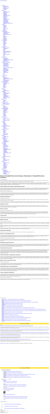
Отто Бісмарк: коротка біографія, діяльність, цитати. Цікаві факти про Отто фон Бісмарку (37, 332)
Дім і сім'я (3, 24)
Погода (4, 113)
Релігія (4, 44)
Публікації (4, 127)
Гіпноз (4, 138)
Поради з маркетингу (6, 104)
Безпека (4, 92)
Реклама (3, 135)
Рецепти (4, 52)
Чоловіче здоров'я (5, 69)
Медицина (4, 68)
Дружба (4, 123)
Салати (4, 53)
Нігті (4, 101)
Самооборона (5, 151)
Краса (2, 99)
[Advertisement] (14, 3)
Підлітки (4, 29)
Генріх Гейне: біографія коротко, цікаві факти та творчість (27, 374)
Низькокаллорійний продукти (7, 51)
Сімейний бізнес (5, 20)
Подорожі (3, 129)
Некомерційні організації (6, 15)
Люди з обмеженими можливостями (8, 67)
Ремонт (4, 37)
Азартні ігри (5, 82)
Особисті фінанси (5, 164)
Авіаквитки (5, 130)
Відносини (3, 121)
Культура (4, 111)
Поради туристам (5, 133)
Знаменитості (5, 110)
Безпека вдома (5, 31)
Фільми (4, 87)
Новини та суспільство (5, 108)
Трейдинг (4, 168)
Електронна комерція (6, 80)
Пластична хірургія (6, 70)
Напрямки (4, 132)
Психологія (4, 142)
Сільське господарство (6, 19)
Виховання (4, 26)
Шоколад (4, 56)
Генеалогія (4, 27)
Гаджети (4, 158)
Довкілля (4, 112)
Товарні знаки (5, 60)
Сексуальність (5, 125)
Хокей (4, 155)
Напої (4, 50)
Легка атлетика (5, 148)
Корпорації (4, 13)
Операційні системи (6, 95)
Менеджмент (5, 14)
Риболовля (4, 150)
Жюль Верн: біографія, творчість (17, 371)
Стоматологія (5, 75)
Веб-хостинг (5, 77)
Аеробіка (4, 143)
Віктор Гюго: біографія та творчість (18, 372)
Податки (4, 165)
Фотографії (4, 173)
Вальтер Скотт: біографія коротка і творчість (22, 375)
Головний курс (5, 48)
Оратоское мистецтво (6, 140)
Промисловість (5, 18)
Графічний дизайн (5, 136)
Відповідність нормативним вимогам (8, 59)
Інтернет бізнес (5, 12)
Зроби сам (4, 38)
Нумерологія (5, 43)
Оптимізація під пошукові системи (8, 78)
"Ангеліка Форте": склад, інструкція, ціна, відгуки (11, 406)
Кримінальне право (6, 61)
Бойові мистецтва (5, 145)
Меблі (4, 35)
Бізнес (3, 10)
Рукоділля (4, 172)
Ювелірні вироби (5, 107)
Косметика (4, 100)
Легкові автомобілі (5, 8)
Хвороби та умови (5, 63)
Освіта (4, 179)
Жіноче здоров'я (5, 65)
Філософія (4, 115)
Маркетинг (3, 102)
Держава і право (5, 58)
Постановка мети (5, 141)
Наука (4, 119)
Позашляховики (5, 6)
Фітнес (4, 154)
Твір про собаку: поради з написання (8, 389)
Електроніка (5, 160)
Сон (4, 74)
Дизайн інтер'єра (5, 33)
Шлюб (4, 122)
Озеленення (5, 36)
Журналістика (5, 109)
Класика (4, 7)
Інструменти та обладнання (7, 34)
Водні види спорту (5, 146)
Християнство (5, 46)
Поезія (4, 126)
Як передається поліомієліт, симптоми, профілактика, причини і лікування (14, 408)
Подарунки (4, 106)
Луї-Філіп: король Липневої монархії (16, 335)
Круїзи (4, 131)
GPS (4, 157)
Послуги (4, 23)
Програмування (5, 96)
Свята (4, 30)
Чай (3, 55)
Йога (4, 147)
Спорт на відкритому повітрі (7, 152)
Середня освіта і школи (6, 120)
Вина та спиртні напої (6, 47)
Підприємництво (5, 16)
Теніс (4, 153)
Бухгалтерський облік (6, 162)
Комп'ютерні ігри (5, 93)
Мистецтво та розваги (5, 81)
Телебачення (5, 86)
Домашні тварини (5, 28)
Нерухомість (5, 166)
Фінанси (3, 161)
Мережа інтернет (5, 21)
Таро (4, 45)
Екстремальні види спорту (7, 156)
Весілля (4, 124)
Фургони (4, 9)
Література (4, 84)
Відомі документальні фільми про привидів (9, 394)
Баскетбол (4, 144)
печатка (4, 137)
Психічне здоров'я (5, 72)
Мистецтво (4, 83)
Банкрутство (5, 57)
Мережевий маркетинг (6, 103)
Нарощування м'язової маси (7, 149)
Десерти (4, 49)
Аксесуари (4, 25)
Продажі (4, 17)
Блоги (4, 76)
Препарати (4, 71)
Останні (4, 380)
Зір (3, 66)
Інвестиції (4, 163)
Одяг (4, 105)
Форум (4, 79)
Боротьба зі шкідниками (6, 32)
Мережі (4, 97)
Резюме (4, 89)
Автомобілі (3, 5)
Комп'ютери (3, 91)
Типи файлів (5, 98)
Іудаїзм (4, 41)
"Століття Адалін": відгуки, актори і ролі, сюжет (9, 382)
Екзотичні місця (5, 134)
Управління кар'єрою (6, 90)
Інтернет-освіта (5, 117)
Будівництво (5, 39)
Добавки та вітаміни (6, 64)
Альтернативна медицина (6, 62)
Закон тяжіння (5, 139)
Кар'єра (3, 88)
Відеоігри (4, 169)
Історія (4, 118)
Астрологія (4, 40)
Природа (4, 114)
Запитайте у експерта (6, 22)
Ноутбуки (4, 94)
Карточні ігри (5, 170)
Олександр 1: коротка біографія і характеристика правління (25, 325)
